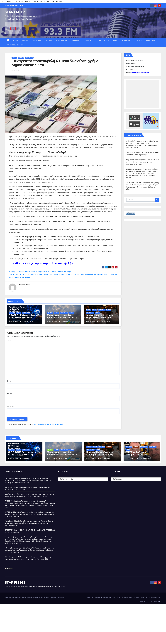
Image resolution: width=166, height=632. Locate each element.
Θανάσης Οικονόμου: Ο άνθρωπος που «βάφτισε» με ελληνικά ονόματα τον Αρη (39, 271)
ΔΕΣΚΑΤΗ (56, 312)
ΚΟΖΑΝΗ (94, 309)
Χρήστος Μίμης (25, 285)
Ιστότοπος (10, 406)
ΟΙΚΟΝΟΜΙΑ (21, 57)
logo (115, 40)
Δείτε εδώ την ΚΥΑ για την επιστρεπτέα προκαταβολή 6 (41, 263)
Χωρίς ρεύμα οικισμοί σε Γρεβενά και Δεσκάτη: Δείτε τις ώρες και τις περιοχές (62, 317)
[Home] (8, 40)
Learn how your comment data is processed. (48, 424)
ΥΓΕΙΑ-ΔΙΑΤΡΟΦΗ (62, 40)
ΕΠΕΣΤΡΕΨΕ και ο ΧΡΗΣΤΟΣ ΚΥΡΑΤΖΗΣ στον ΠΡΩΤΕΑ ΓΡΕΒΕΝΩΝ (30, 530)
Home (15, 40)
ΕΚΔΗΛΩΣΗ (76, 40)
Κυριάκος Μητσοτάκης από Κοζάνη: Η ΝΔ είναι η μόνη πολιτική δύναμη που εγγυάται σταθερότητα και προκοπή (101, 319)
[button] (160, 42)
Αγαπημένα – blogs (15, 45)
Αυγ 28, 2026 (91, 321)
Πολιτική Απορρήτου (154, 597)
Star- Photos (103, 40)
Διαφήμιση (126, 40)
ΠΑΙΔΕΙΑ (19, 312)
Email (9, 393)
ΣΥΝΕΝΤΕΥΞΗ (152, 446)
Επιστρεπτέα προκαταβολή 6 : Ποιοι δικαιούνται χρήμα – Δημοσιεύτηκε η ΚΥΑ (56, 63)
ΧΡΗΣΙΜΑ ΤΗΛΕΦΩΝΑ (153, 601)
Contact (88, 40)
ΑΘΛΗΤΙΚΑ (37, 40)
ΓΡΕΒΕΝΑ (50, 312)
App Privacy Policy (96, 597)
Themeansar (60, 597)
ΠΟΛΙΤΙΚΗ (48, 40)
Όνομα (9, 381)
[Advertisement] (57, 617)
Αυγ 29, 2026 (14, 321)
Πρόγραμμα (150, 40)
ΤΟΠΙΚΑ (25, 40)
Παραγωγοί (138, 40)
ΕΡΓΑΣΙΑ (14, 57)
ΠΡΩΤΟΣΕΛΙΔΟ (29, 57)
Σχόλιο (9, 340)
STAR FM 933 (15, 12)
